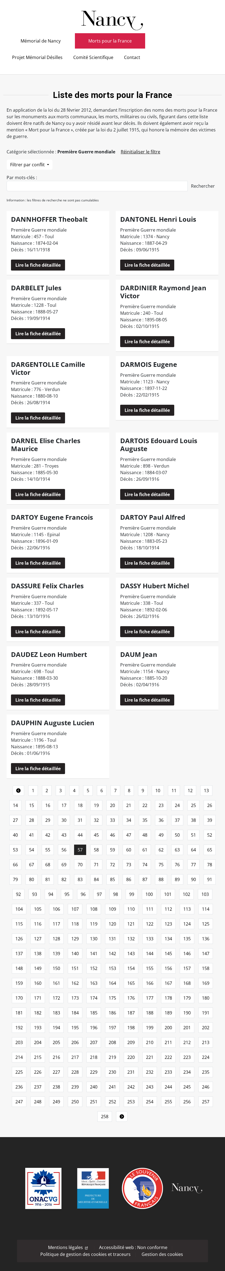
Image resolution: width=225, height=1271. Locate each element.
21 (128, 805)
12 (190, 791)
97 (99, 894)
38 (193, 820)
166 (149, 983)
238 (56, 1087)
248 (37, 1102)
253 (131, 1102)
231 (131, 1072)
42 (47, 835)
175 (112, 998)
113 (187, 909)
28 (31, 820)
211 (168, 1042)
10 (157, 791)
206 (75, 1042)
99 (131, 894)
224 (205, 1057)
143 (131, 954)
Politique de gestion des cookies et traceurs (85, 1254)
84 (96, 879)
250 (75, 1102)
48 (144, 835)
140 (75, 954)
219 (112, 1057)
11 (173, 791)
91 (209, 879)
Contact (132, 57)
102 (186, 894)
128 (56, 939)
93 (34, 894)
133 (149, 939)
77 (193, 865)
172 (56, 998)
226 (37, 1072)
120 (112, 924)
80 (31, 879)
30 (63, 820)
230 (112, 1072)
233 (168, 1072)
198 (131, 1028)
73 (128, 865)
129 (75, 939)
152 (93, 968)
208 (112, 1042)
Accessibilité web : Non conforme (133, 1247)
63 (177, 850)
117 (56, 924)
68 (47, 865)
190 (187, 1013)
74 (144, 865)
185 (93, 1013)
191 (205, 1013)
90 (193, 879)
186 (112, 1013)
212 (187, 1042)
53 (15, 850)
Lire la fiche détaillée (38, 265)
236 (19, 1087)
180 (205, 998)
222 (168, 1057)
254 (149, 1102)
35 (144, 820)
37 (177, 820)
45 (96, 835)
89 (177, 879)
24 (177, 805)
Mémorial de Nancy (41, 41)
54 (31, 850)
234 (187, 1072)
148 (19, 968)
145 (168, 954)
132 (131, 939)
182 (37, 1013)
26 (209, 805)
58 (96, 850)
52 (209, 835)
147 (205, 954)
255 (168, 1102)
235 (205, 1072)
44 (80, 835)
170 (19, 998)
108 (93, 909)
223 (187, 1057)
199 (149, 1028)
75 (161, 865)
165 (131, 983)
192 (19, 1028)
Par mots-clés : (22, 178)
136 (205, 939)
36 (161, 820)
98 (115, 894)
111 (149, 909)
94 (50, 894)
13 (206, 791)
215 (37, 1057)
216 (56, 1057)
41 (31, 835)
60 (128, 850)
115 (19, 924)
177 (149, 998)
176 (131, 998)
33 (112, 820)
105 (37, 909)
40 (15, 835)
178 (168, 998)
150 (56, 968)
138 (37, 954)
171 (37, 998)
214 (19, 1057)
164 (112, 983)
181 (19, 1013)
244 (168, 1087)
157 (187, 968)
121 (131, 924)
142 (112, 954)
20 (112, 805)
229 (93, 1072)
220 (131, 1057)
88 (161, 879)
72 (112, 865)
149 (37, 968)
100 (149, 894)
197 (112, 1028)
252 (112, 1102)
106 (56, 909)
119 (93, 924)
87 (144, 879)
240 (93, 1087)
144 (149, 954)
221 (149, 1057)
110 (131, 909)
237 (37, 1087)
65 (209, 850)
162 (75, 983)
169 (205, 983)
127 (37, 939)
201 (187, 1028)
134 (168, 939)
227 (56, 1072)
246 (205, 1087)
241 (112, 1087)
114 (205, 909)
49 (161, 835)
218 (93, 1057)
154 (131, 968)
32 (96, 820)
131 (112, 939)
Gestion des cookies (162, 1254)
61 (144, 850)
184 (75, 1013)
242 (131, 1087)
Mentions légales (65, 1247)
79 (15, 879)
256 (187, 1102)
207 (93, 1042)
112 (168, 909)
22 (144, 805)
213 (205, 1042)
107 (75, 909)
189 (168, 1013)
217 (75, 1057)
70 (80, 865)
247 (19, 1102)
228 (75, 1072)
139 (56, 954)
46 (112, 835)
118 (75, 924)
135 (187, 939)
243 (149, 1087)
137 (19, 954)
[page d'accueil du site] (112, 18)
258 (104, 1116)
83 (80, 879)
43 (63, 835)
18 (80, 805)
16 (47, 805)
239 (75, 1087)
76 (177, 865)
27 (15, 820)
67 (31, 865)
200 (168, 1028)
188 (149, 1013)
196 (93, 1028)
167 (168, 983)
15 (31, 805)
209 (131, 1042)
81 (47, 879)
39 (209, 820)
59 (112, 850)
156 (168, 968)
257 (205, 1102)
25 (193, 805)
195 (75, 1028)
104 (19, 909)
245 (187, 1087)
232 (149, 1072)
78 (209, 865)
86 (128, 879)
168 (187, 983)
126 (19, 939)
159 (19, 983)
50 (177, 835)
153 (112, 968)
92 (18, 894)
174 (93, 998)
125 (205, 924)
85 (112, 879)
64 (193, 850)
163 (93, 983)
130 (93, 939)
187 (131, 1013)
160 (37, 983)
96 (83, 894)
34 (128, 820)
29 (47, 820)
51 (193, 835)
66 (15, 865)
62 (161, 850)
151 (75, 968)
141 (93, 954)
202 (205, 1028)
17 (63, 805)
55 (47, 850)
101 (167, 894)
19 (96, 805)
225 (19, 1072)
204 (37, 1042)
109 (112, 909)
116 (37, 924)
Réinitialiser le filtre (140, 152)
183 (56, 1013)
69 (63, 865)
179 (187, 998)
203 (19, 1042)
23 (161, 805)
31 (80, 820)
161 (56, 983)
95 (66, 894)
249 (56, 1102)
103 (205, 894)
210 (149, 1042)
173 (75, 998)
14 (15, 805)
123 (168, 924)
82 (63, 879)
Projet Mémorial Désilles (37, 57)
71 (96, 865)
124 (187, 924)
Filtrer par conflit (28, 165)
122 (149, 924)
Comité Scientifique (93, 57)
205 (56, 1042)
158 (205, 968)
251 (93, 1102)
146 (187, 954)
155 (149, 968)
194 (56, 1028)
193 (37, 1028)
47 (128, 835)
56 (63, 850)
